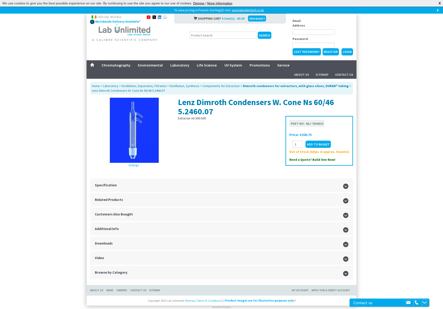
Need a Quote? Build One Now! (312, 160)
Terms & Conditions (209, 300)
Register (331, 52)
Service (283, 65)
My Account (300, 290)
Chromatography (116, 65)
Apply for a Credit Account (330, 290)
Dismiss (198, 3)
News (110, 290)
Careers (121, 290)
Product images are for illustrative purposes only (259, 300)
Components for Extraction (221, 86)
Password (300, 39)
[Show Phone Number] (416, 303)
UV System (233, 65)
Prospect (227, 307)
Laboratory (179, 65)
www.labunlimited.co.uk (248, 10)
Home (96, 86)
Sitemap (322, 75)
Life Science (207, 65)
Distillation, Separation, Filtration (144, 86)
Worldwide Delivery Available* (118, 21)
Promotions (260, 65)
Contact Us (344, 75)
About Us (301, 75)
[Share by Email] (165, 17)
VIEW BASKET (257, 18)
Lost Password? (307, 52)
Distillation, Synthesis (184, 86)
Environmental (150, 65)
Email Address (299, 23)
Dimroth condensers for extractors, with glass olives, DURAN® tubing (296, 86)
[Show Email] (408, 303)
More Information (219, 3)
